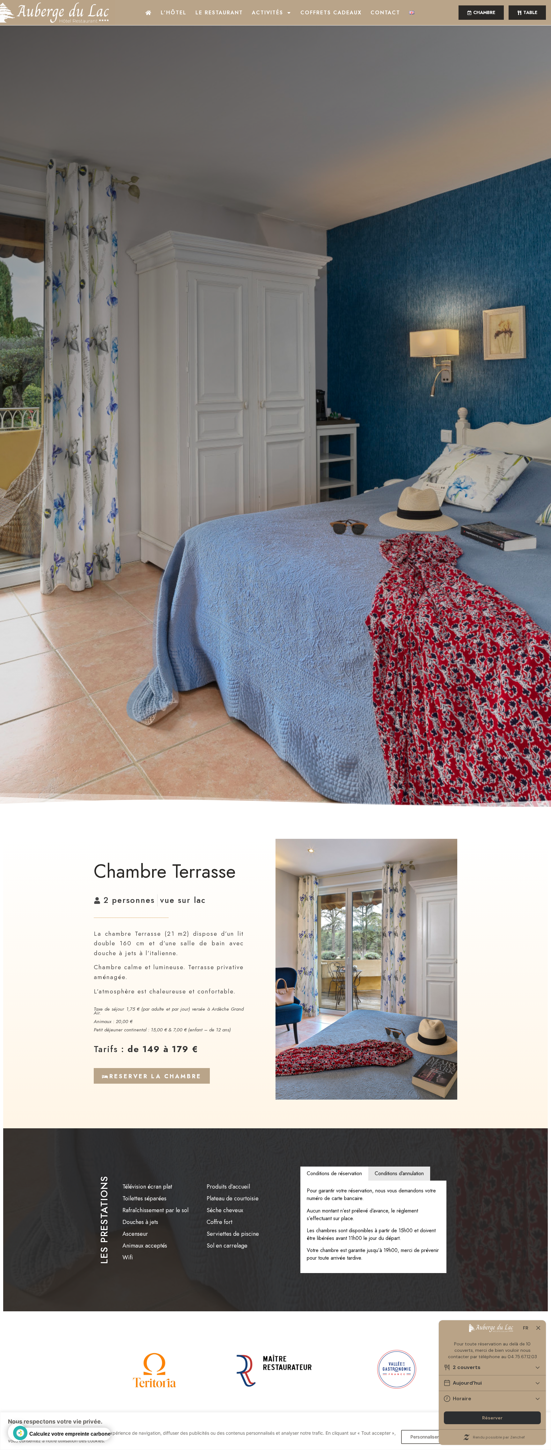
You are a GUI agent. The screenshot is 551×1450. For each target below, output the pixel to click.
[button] (527, 12)
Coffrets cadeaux (331, 12)
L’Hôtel (174, 12)
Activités (267, 12)
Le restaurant (219, 12)
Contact (385, 12)
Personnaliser (424, 1436)
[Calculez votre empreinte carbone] (17, 1432)
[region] (275, 1431)
